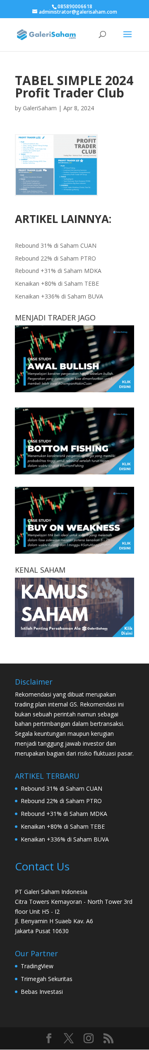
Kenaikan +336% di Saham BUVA (59, 296)
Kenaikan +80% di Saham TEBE (57, 283)
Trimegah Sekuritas (46, 979)
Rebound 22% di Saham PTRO (55, 258)
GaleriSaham (40, 108)
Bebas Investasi (42, 991)
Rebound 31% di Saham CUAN (55, 245)
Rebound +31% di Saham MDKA (58, 271)
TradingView (37, 966)
